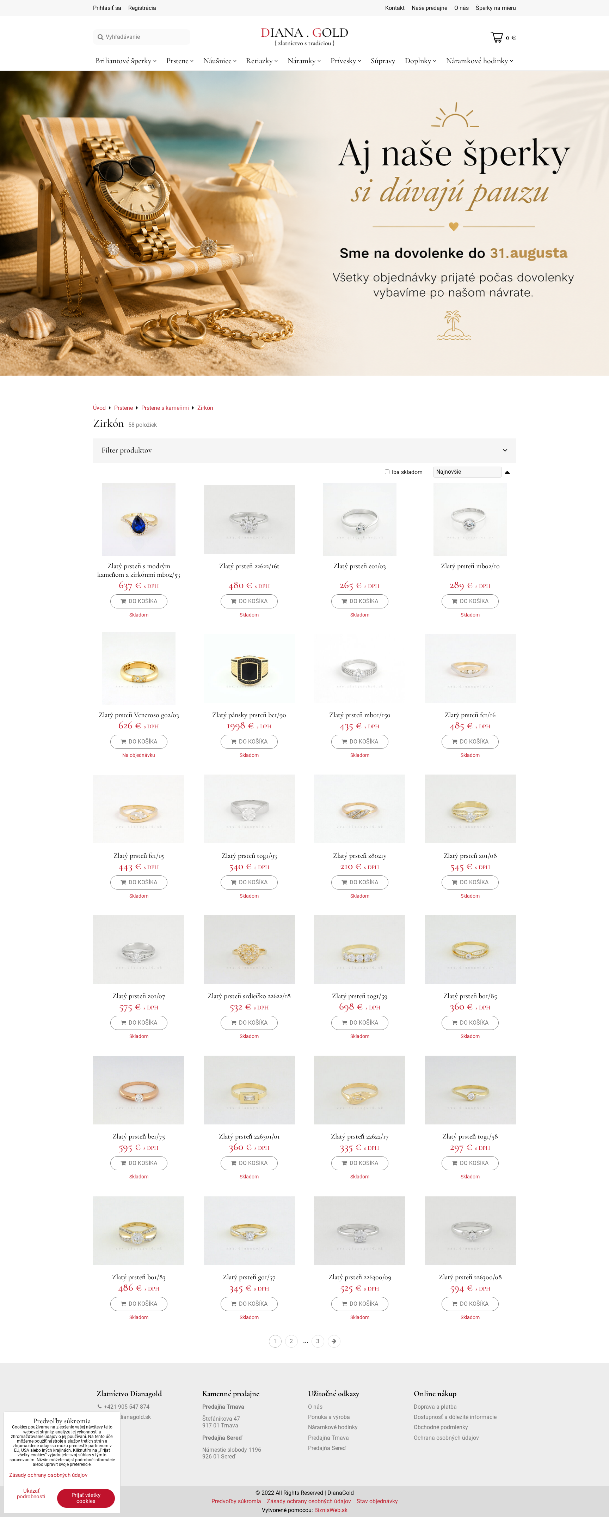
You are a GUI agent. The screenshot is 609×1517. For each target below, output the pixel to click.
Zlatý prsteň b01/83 (139, 1277)
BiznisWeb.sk (330, 1510)
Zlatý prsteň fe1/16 (470, 715)
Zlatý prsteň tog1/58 (470, 1136)
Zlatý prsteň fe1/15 (138, 855)
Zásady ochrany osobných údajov (309, 1501)
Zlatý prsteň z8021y (360, 855)
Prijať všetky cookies (86, 1498)
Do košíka (141, 601)
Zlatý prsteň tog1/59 (359, 996)
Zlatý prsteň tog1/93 (249, 855)
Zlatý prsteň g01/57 (249, 1277)
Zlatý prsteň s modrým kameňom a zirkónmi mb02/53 (138, 570)
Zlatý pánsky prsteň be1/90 (249, 715)
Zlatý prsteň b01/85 (470, 996)
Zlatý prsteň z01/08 (470, 855)
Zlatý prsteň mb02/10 (470, 566)
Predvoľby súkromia (236, 1501)
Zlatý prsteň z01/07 (138, 996)
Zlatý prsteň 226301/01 (249, 1136)
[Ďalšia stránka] (334, 1341)
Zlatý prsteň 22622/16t (249, 566)
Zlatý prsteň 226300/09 (359, 1277)
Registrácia (142, 8)
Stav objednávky (377, 1501)
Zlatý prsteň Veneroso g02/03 (139, 715)
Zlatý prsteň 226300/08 (470, 1277)
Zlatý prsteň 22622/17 (360, 1136)
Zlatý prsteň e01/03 (359, 566)
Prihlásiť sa (107, 8)
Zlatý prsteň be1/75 (138, 1136)
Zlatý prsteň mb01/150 (359, 715)
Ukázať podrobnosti (31, 1494)
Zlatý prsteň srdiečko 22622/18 (249, 996)
